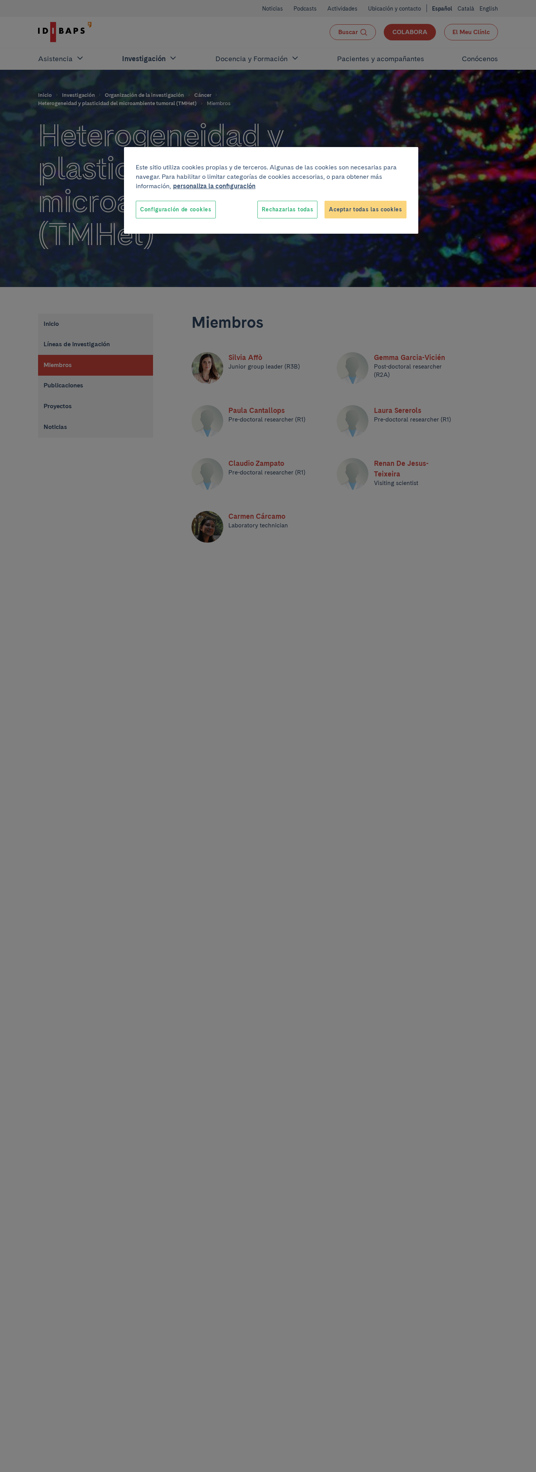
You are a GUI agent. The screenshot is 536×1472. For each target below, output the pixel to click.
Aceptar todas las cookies (365, 209)
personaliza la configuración (214, 186)
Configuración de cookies (175, 209)
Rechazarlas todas (287, 209)
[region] (271, 190)
